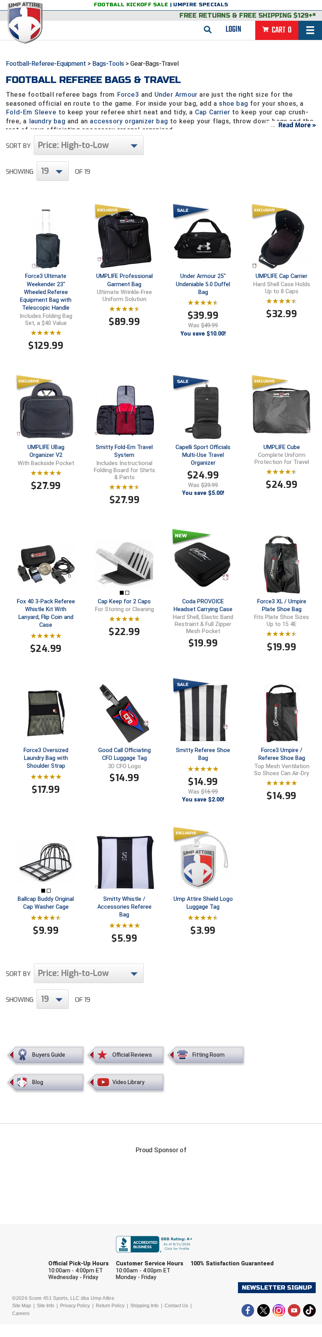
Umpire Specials (200, 5)
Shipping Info (144, 1305)
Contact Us (176, 1305)
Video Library (128, 1082)
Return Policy (110, 1305)
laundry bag (47, 121)
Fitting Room (208, 1055)
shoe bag (233, 103)
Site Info (45, 1305)
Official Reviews (132, 1055)
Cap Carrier (212, 112)
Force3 (128, 94)
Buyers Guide (48, 1055)
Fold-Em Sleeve (31, 112)
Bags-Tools (108, 63)
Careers (20, 1313)
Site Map (21, 1305)
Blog (37, 1082)
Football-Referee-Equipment (46, 63)
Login (233, 29)
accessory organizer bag (129, 121)
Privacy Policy (75, 1305)
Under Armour (176, 94)
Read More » (297, 125)
